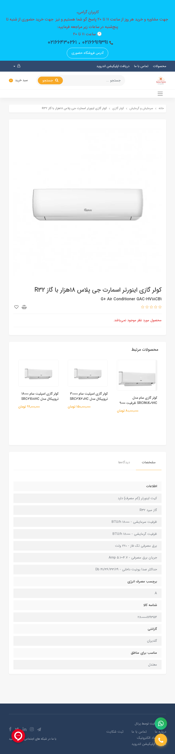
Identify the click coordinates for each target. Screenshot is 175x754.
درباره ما (160, 731)
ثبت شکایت (115, 731)
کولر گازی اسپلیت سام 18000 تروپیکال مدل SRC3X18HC (40, 396)
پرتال (138, 723)
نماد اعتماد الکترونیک (151, 738)
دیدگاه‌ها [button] (124, 462)
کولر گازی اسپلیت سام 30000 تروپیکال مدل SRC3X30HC (89, 396)
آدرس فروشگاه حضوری (88, 53)
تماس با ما (141, 66)
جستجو (48, 80)
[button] (17, 66)
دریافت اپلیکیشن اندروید (112, 66)
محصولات (159, 66)
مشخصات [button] (149, 462)
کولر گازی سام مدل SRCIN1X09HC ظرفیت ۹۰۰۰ (138, 400)
